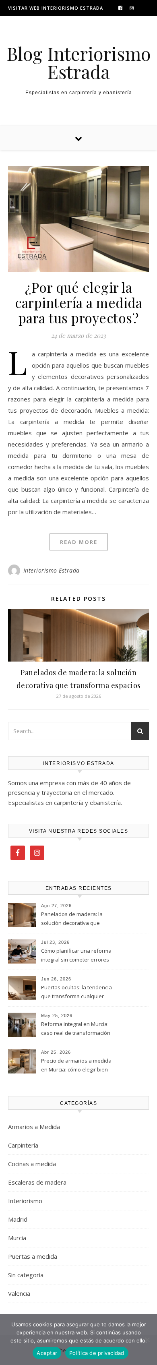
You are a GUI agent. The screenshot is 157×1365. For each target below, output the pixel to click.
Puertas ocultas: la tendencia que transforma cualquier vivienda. (76, 992)
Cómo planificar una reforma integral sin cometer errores (76, 955)
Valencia (19, 1293)
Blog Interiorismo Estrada (78, 62)
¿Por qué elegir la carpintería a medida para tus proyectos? (78, 302)
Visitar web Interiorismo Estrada (55, 8)
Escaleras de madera (37, 1182)
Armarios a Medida (34, 1127)
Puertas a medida (32, 1256)
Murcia (17, 1238)
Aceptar (47, 1353)
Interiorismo (25, 1201)
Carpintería (23, 1145)
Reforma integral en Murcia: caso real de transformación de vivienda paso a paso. (75, 1029)
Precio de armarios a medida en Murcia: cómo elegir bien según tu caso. (76, 1066)
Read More (78, 542)
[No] (147, 1340)
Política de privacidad (96, 1353)
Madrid (17, 1219)
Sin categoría (25, 1275)
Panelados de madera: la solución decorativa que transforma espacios (72, 919)
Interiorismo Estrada (51, 570)
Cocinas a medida (32, 1164)
